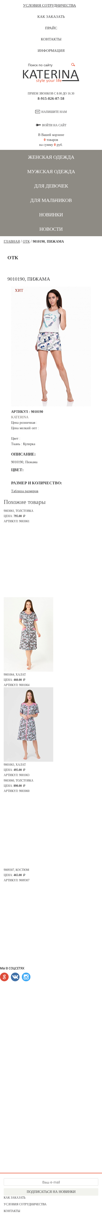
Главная (12, 241)
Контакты (51, 39)
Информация (51, 51)
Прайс (51, 28)
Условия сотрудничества (49, 5)
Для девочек (51, 186)
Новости (51, 229)
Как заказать (51, 17)
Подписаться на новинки (51, 1192)
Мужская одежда (51, 171)
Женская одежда (51, 157)
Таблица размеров (24, 491)
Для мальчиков (51, 200)
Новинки (51, 214)
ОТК (26, 241)
